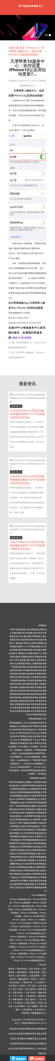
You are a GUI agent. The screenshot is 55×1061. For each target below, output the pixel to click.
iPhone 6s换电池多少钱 (20, 899)
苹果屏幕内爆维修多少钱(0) (30, 853)
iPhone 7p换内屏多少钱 (23, 906)
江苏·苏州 (12, 985)
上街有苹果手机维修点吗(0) (35, 816)
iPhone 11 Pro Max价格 (20, 923)
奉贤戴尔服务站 (27, 656)
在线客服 (38, 1058)
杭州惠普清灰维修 (30, 670)
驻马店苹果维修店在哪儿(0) (24, 867)
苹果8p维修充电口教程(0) (35, 870)
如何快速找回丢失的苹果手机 (32, 753)
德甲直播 (30, 660)
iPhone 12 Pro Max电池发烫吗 (33, 929)
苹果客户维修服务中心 (34, 1013)
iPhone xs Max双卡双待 (34, 916)
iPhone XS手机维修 (29, 912)
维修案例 (18, 750)
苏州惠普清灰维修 (22, 677)
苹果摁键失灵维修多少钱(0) (22, 836)
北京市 (34, 979)
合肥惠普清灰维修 (22, 704)
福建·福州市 (23, 979)
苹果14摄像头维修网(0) (28, 823)
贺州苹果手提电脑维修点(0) (28, 799)
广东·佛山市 (18, 1002)
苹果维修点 (37, 636)
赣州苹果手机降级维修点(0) (26, 884)
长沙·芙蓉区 (20, 1006)
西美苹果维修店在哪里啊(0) (30, 792)
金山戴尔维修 (26, 636)
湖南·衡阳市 (22, 972)
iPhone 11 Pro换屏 (36, 919)
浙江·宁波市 (18, 989)
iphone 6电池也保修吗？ (21, 767)
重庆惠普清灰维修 (18, 694)
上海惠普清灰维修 (39, 663)
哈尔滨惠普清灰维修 (21, 711)
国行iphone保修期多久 (34, 763)
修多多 (14, 653)
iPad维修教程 (16, 756)
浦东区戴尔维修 (27, 639)
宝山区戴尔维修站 (36, 643)
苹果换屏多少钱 (25, 743)
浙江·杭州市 (34, 968)
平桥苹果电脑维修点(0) (30, 877)
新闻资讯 (28, 750)
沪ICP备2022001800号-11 (35, 1019)
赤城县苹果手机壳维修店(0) (24, 829)
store (37, 125)
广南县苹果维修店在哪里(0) (26, 806)
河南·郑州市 (22, 968)
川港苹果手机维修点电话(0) (32, 785)
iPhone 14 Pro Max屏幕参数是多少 (29, 950)
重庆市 (11, 968)
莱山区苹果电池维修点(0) (21, 819)
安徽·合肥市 (34, 972)
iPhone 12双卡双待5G (21, 926)
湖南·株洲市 (18, 999)
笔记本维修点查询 (30, 632)
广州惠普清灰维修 (18, 666)
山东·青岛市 (14, 982)
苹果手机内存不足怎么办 (29, 733)
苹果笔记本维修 (40, 726)
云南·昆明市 (34, 975)
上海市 (42, 979)
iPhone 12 (33, 47)
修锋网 (21, 653)
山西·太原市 (18, 992)
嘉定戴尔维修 (22, 643)
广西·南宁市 (27, 982)
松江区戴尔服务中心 (33, 653)
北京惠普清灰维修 (22, 663)
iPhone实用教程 (31, 722)
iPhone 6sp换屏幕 (22, 902)
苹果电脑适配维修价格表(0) (35, 840)
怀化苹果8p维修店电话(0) (35, 833)
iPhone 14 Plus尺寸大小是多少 (33, 946)
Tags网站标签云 (23, 760)
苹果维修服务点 (16, 722)
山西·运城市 (30, 1002)
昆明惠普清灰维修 (26, 700)
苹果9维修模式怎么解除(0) (20, 874)
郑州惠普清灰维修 (30, 683)
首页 (21, 47)
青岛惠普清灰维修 (22, 690)
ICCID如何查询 (15, 729)
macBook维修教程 (32, 756)
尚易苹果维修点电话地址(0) (32, 846)
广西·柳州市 (30, 996)
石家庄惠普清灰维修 (21, 707)
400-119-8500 (21, 337)
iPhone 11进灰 (19, 919)
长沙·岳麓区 (32, 1006)
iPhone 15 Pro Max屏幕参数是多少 (29, 960)
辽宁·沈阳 (31, 985)
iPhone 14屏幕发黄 (18, 943)
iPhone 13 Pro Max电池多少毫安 (30, 940)
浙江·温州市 (30, 989)
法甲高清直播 (20, 660)
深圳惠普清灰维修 (34, 666)
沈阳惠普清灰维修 (26, 687)
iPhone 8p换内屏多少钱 (25, 909)
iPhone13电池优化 (18, 936)
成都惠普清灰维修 (30, 697)
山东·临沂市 (39, 1009)
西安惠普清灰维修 (39, 690)
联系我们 (43, 773)
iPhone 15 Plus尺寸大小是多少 (31, 957)
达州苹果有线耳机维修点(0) (26, 860)
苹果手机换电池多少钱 (20, 629)
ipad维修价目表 (25, 726)
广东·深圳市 (39, 982)
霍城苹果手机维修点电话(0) (21, 843)
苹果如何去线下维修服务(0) (24, 812)
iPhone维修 (22, 746)
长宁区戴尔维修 (33, 646)
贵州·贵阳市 (22, 975)
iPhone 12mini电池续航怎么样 (31, 933)
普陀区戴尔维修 (25, 649)
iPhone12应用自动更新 (30, 307)
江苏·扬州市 (27, 1009)
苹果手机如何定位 (30, 729)
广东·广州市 (18, 996)
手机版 (24, 1023)
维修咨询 (20, 1058)
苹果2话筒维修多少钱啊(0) (20, 782)
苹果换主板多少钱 (28, 736)
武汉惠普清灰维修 (34, 680)
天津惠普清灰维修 (39, 677)
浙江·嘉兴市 (30, 999)
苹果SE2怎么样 (40, 923)
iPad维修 (34, 746)
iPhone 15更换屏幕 (18, 953)
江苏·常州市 (30, 992)
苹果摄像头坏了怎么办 (30, 739)
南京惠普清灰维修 (26, 673)
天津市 (22, 985)
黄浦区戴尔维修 (37, 629)
